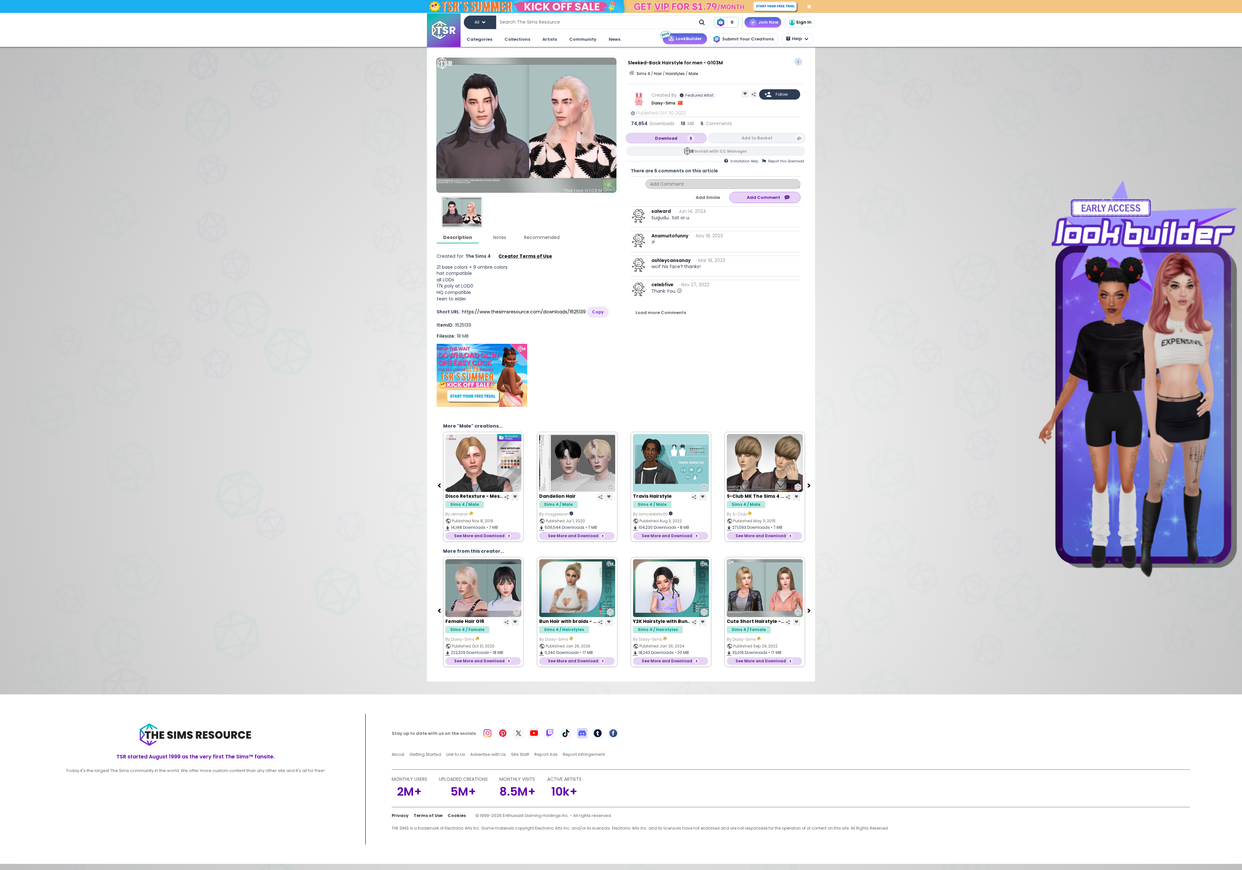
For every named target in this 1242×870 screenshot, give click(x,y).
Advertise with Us (488, 754)
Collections (517, 39)
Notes (499, 237)
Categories (479, 39)
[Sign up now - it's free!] (482, 375)
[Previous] (440, 485)
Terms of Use (428, 815)
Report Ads (546, 754)
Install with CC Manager (720, 151)
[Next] (809, 485)
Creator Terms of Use (525, 256)
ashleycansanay (671, 260)
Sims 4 (643, 73)
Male (693, 73)
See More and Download (479, 535)
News (614, 39)
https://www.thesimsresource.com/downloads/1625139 (524, 312)
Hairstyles (675, 73)
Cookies (457, 815)
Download (666, 138)
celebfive (662, 284)
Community (582, 39)
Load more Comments (661, 313)
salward (661, 211)
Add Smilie (708, 197)
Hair (658, 73)
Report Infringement (584, 754)
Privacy (400, 815)
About (398, 754)
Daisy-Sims (663, 103)
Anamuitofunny (669, 236)
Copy (598, 312)
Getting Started (425, 754)
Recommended (542, 237)
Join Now (768, 22)
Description (457, 237)
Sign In (804, 22)
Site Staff (520, 754)
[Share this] (753, 94)
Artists (549, 39)
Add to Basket (757, 138)
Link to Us (455, 754)
